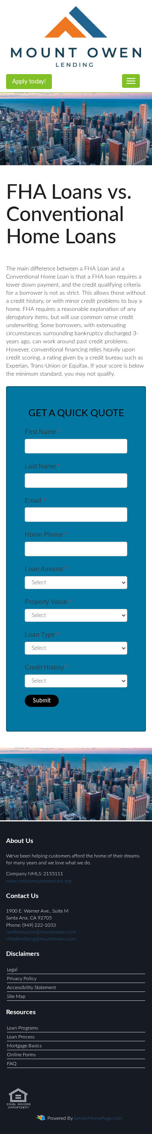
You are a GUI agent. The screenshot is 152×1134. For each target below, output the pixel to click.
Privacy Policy (21, 978)
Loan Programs (22, 1027)
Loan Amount (46, 569)
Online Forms (21, 1054)
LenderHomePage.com (98, 1118)
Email (35, 500)
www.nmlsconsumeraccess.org (38, 881)
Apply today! (29, 82)
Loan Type (42, 634)
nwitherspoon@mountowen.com (41, 932)
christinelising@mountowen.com (41, 938)
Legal (12, 969)
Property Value (48, 601)
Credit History (46, 667)
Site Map (16, 996)
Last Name (42, 466)
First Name (42, 431)
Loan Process (20, 1036)
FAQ (12, 1063)
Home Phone (46, 534)
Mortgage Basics (24, 1045)
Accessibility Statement (31, 987)
